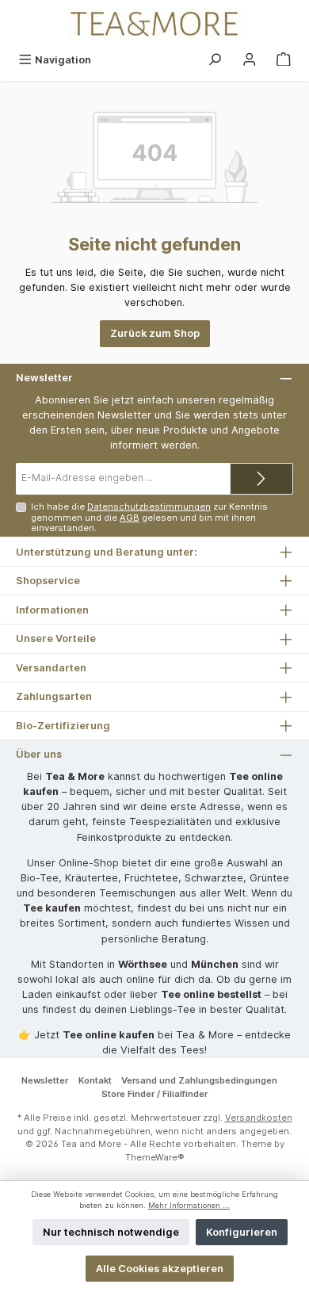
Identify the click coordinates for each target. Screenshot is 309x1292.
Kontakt (95, 1080)
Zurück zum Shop (155, 333)
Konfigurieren (241, 1232)
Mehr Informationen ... (189, 1205)
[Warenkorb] (283, 60)
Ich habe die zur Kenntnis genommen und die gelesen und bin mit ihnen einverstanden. (149, 517)
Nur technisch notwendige (111, 1232)
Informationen (52, 610)
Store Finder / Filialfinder (154, 1093)
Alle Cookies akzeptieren (159, 1269)
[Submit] (261, 479)
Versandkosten (258, 1117)
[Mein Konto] (249, 60)
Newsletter (44, 1080)
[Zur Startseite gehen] (154, 23)
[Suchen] (214, 60)
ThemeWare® (155, 1157)
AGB (129, 517)
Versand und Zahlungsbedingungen (199, 1080)
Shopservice (48, 581)
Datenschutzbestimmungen (149, 506)
